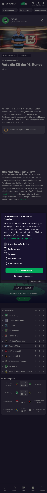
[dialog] (23, 246)
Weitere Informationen (22, 235)
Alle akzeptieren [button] (24, 270)
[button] (23, 239)
